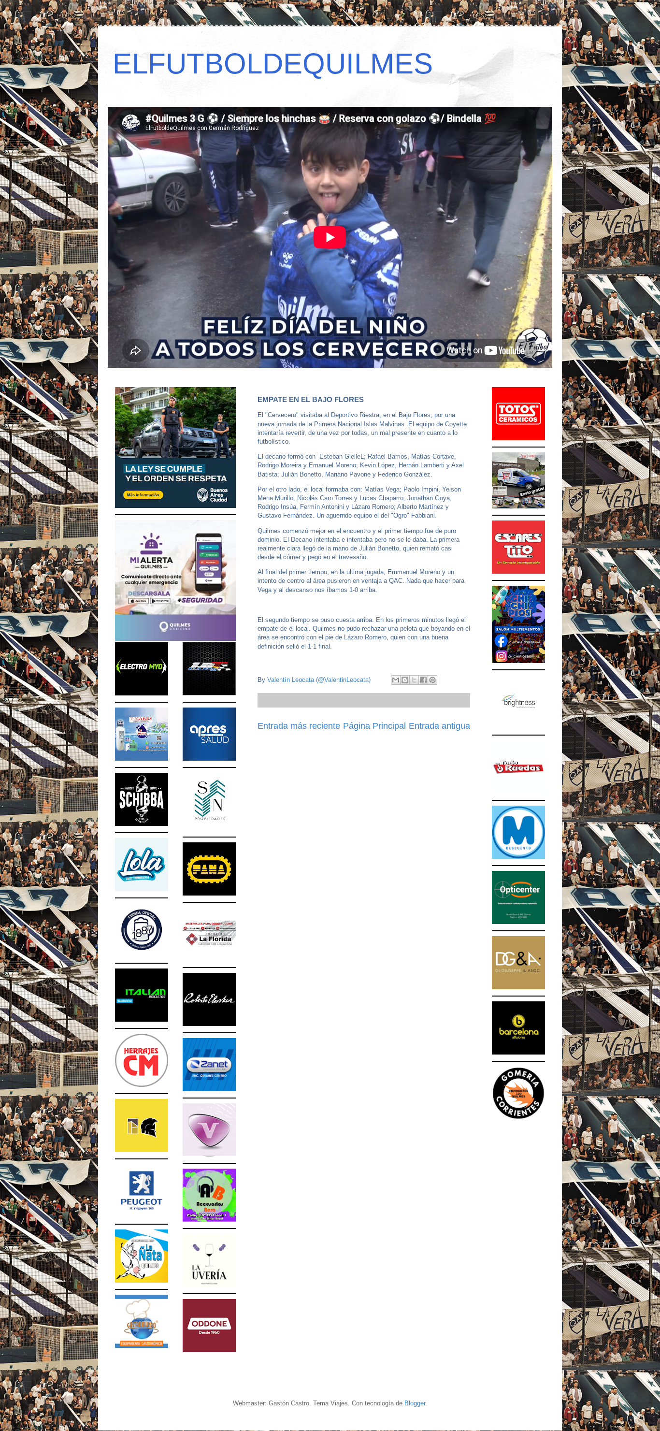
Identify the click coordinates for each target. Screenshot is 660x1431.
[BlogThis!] (405, 680)
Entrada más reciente (299, 726)
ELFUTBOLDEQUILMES (273, 63)
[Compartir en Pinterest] (432, 680)
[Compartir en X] (414, 680)
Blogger (414, 1403)
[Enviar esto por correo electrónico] (396, 680)
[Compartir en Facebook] (423, 680)
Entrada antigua (439, 726)
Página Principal (374, 726)
